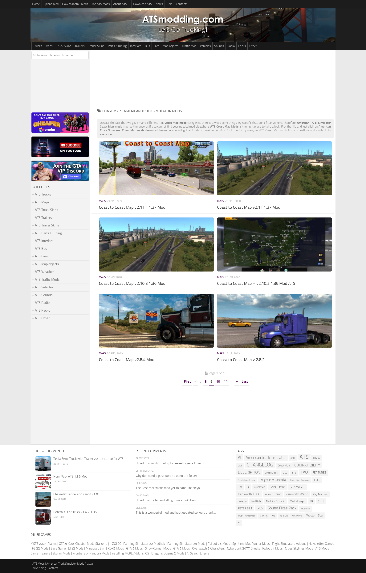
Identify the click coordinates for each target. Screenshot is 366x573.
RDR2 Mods (116, 548)
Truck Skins (63, 46)
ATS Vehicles (44, 287)
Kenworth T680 (249, 494)
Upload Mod (51, 4)
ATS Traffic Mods (47, 279)
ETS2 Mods (75, 548)
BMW (316, 458)
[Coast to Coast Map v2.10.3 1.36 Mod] (156, 244)
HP (248, 487)
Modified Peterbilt (275, 501)
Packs (242, 46)
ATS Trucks (43, 194)
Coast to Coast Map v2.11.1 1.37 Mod (132, 207)
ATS (304, 457)
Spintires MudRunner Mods (251, 544)
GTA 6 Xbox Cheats (72, 544)
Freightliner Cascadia (272, 480)
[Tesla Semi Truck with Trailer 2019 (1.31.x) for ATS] (43, 463)
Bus (147, 46)
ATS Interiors (44, 241)
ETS (294, 472)
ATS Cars (41, 256)
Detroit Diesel (271, 472)
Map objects (170, 46)
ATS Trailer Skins (47, 225)
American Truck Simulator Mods (65, 563)
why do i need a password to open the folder (166, 476)
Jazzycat (297, 486)
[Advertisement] (215, 78)
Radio (231, 46)
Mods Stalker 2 (97, 544)
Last (245, 381)
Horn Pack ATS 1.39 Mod (70, 476)
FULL (317, 480)
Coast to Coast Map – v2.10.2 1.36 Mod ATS (256, 283)
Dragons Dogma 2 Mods (167, 553)
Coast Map (284, 465)
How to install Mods (75, 4)
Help (169, 4)
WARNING (297, 515)
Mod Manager (297, 501)
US (273, 515)
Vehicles (205, 46)
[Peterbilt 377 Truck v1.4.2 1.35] (43, 517)
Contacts (181, 4)
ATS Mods (322, 548)
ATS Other (42, 318)
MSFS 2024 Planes (43, 544)
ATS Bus (41, 248)
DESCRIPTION (249, 472)
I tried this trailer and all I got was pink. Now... (167, 500)
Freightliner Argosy (246, 480)
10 (218, 381)
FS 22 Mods (40, 548)
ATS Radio (42, 303)
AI (239, 457)
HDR (240, 487)
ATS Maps (42, 202)
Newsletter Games (321, 544)
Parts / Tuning (117, 46)
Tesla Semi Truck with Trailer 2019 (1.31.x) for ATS (88, 459)
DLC (285, 472)
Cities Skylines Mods (299, 548)
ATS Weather (44, 272)
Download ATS (142, 4)
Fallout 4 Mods (272, 548)
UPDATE (263, 515)
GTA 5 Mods (181, 548)
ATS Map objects (47, 264)
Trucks (37, 46)
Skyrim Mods (61, 553)
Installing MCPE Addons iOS (130, 553)
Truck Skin (305, 509)
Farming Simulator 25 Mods (186, 544)
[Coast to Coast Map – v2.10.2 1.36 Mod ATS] (274, 244)
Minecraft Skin (95, 548)
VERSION (284, 515)
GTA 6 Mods (134, 548)
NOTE (321, 501)
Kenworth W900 (297, 494)
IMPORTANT (259, 487)
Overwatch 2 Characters (208, 548)
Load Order (256, 501)
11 (226, 381)
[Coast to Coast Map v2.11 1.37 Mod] (274, 168)
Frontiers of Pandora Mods (91, 553)
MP (311, 501)
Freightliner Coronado (300, 480)
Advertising (39, 568)
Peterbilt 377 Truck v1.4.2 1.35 (75, 512)
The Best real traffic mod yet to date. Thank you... (170, 488)
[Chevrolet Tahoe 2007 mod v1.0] (43, 499)
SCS (260, 508)
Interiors (135, 46)
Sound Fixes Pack (282, 508)
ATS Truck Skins (46, 210)
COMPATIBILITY (307, 465)
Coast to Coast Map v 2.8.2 (241, 359)
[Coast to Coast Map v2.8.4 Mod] (156, 321)
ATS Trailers (43, 218)
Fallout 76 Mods (219, 544)
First (187, 381)
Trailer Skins (96, 46)
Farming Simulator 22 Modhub (144, 544)
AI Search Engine (198, 553)
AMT (293, 458)
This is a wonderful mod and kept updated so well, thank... (176, 512)
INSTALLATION (278, 487)
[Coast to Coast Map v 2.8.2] (274, 321)
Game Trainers (40, 553)
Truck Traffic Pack (246, 515)
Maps (49, 46)
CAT (240, 465)
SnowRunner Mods (158, 548)
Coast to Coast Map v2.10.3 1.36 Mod (132, 283)
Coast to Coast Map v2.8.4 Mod (126, 359)
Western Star (314, 515)
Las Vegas (242, 501)
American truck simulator (266, 457)
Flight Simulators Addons (289, 544)
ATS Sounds (43, 295)
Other (253, 46)
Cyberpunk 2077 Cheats (243, 548)
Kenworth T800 (273, 494)
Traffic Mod (189, 46)
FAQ (304, 472)
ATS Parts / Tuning (48, 233)
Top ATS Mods (101, 4)
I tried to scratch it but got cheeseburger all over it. (170, 463)
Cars (156, 46)
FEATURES (319, 472)
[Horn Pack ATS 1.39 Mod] (43, 481)
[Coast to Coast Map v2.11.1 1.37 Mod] (156, 168)
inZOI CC (115, 544)
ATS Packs (42, 310)
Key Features (320, 494)
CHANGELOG (260, 465)
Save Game (58, 548)
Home (36, 4)
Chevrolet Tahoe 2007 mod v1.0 (75, 494)
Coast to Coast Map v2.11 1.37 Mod (248, 207)
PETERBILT (245, 508)
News (159, 4)
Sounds (219, 46)
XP (239, 522)
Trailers (79, 46)
